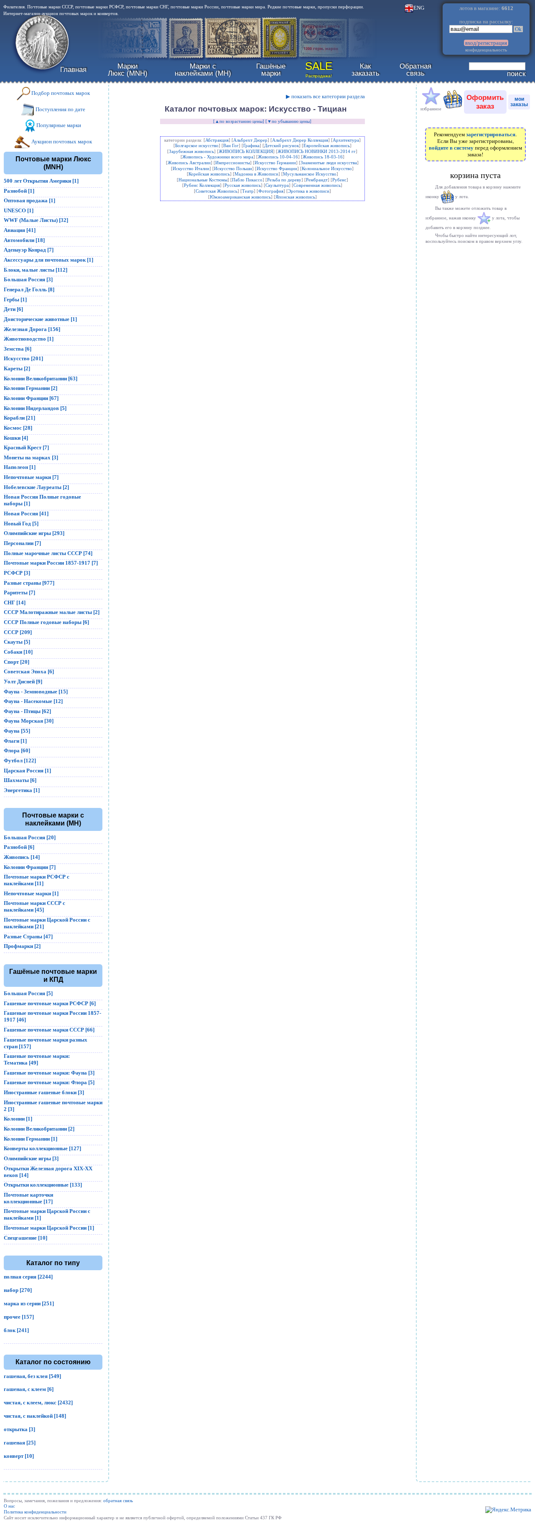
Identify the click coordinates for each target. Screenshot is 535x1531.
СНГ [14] (14, 602)
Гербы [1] (15, 299)
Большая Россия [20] (30, 837)
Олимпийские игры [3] (31, 1158)
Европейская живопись (326, 145)
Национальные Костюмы (202, 179)
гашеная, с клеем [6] (29, 1389)
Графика (251, 145)
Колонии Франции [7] (30, 867)
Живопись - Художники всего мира (217, 156)
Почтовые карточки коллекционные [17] (28, 1198)
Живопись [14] (22, 857)
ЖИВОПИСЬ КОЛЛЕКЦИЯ (246, 151)
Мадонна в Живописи (256, 173)
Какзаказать (366, 69)
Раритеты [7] (19, 592)
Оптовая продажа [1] (29, 200)
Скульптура (277, 185)
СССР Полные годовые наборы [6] (46, 622)
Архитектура (346, 140)
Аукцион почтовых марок (61, 141)
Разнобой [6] (19, 847)
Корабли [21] (19, 418)
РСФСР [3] (17, 573)
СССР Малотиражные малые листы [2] (51, 612)
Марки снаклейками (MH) (203, 69)
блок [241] (16, 1330)
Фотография (270, 191)
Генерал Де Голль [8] (29, 289)
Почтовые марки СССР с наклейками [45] (34, 906)
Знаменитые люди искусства (329, 162)
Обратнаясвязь (415, 69)
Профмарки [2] (22, 946)
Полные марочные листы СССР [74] (48, 553)
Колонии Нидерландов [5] (35, 408)
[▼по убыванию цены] (288, 121)
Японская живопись (295, 196)
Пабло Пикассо (247, 179)
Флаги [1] (15, 741)
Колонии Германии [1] (30, 1139)
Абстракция (217, 140)
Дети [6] (13, 309)
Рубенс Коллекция (202, 185)
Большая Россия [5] (28, 993)
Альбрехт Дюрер (250, 140)
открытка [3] (19, 1429)
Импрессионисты (232, 162)
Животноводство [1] (29, 339)
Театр (248, 191)
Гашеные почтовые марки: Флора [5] (49, 1082)
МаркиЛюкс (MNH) (128, 69)
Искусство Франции (277, 168)
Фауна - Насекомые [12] (33, 701)
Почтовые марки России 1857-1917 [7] (51, 563)
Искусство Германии (275, 162)
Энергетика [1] (22, 790)
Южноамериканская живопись (240, 196)
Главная (73, 69)
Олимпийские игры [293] (34, 533)
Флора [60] (17, 750)
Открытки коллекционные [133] (43, 1185)
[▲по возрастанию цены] (238, 121)
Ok (518, 29)
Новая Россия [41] (26, 513)
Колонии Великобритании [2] (39, 1129)
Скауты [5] (17, 642)
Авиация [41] (20, 230)
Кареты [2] (17, 368)
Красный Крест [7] (26, 447)
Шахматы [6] (20, 780)
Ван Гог (231, 145)
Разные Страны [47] (28, 936)
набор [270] (18, 1290)
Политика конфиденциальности (35, 1511)
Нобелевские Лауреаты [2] (36, 487)
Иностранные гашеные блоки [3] (44, 1092)
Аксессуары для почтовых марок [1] (48, 260)
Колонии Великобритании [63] (40, 378)
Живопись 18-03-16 (323, 156)
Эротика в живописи (308, 191)
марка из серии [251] (29, 1303)
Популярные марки (58, 125)
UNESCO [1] (18, 210)
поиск (516, 73)
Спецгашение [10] (25, 1238)
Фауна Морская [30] (29, 721)
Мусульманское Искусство (309, 173)
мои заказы (519, 101)
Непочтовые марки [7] (31, 477)
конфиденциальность (486, 49)
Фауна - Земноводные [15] (36, 691)
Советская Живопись (216, 191)
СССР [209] (18, 632)
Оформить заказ (485, 101)
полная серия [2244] (28, 1277)
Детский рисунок (281, 145)
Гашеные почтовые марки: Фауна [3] (49, 1073)
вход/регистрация (486, 43)
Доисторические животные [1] (40, 319)
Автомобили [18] (24, 240)
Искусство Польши (233, 168)
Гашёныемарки (270, 69)
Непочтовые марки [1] (31, 893)
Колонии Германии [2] (30, 388)
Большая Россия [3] (28, 279)
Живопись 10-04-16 (278, 156)
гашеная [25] (20, 1442)
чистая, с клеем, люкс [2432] (38, 1402)
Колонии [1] (18, 1119)
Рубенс (339, 179)
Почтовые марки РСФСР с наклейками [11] (36, 880)
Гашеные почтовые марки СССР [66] (49, 1030)
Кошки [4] (16, 438)
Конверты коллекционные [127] (42, 1148)
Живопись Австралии (189, 162)
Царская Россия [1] (27, 770)
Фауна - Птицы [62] (27, 711)
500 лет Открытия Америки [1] (41, 181)
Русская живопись (242, 185)
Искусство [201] (23, 358)
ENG (418, 8)
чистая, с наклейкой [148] (35, 1416)
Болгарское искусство (197, 145)
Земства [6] (17, 349)
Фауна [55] (17, 731)
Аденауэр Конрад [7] (29, 250)
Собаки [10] (18, 652)
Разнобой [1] (19, 191)
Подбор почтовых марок (60, 93)
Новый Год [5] (21, 523)
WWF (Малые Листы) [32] (36, 220)
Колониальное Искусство (327, 168)
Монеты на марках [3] (31, 457)
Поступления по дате (59, 109)
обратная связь (118, 1500)
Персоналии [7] (22, 543)
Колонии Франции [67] (31, 398)
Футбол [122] (20, 760)
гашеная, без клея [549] (32, 1376)
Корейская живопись (209, 173)
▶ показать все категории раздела (325, 96)
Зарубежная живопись (191, 151)
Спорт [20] (16, 662)
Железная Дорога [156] (32, 329)
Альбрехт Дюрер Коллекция (300, 140)
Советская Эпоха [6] (29, 671)
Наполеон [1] (20, 467)
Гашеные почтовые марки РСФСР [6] (50, 1003)
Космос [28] (18, 428)
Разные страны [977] (29, 583)
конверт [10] (19, 1456)
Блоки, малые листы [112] (35, 270)
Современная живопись (317, 185)
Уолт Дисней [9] (23, 681)
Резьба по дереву (284, 179)
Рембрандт (317, 179)
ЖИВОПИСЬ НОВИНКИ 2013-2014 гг (317, 151)
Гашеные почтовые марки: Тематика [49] (37, 1059)
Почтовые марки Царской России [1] (49, 1228)
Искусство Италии (191, 168)
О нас (9, 1505)
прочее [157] (19, 1317)
